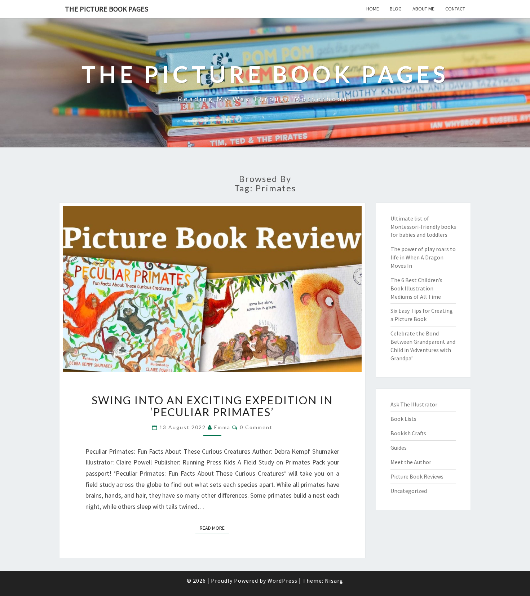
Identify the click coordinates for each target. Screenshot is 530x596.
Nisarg (334, 580)
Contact (455, 8)
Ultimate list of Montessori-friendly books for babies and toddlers (423, 227)
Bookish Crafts (408, 433)
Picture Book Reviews (416, 476)
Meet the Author (410, 462)
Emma (222, 427)
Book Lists (403, 418)
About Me (423, 8)
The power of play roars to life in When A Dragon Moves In (423, 257)
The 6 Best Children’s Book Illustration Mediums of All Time (416, 288)
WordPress (282, 580)
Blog (396, 8)
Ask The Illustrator (413, 404)
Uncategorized (408, 490)
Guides (398, 447)
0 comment (256, 427)
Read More (214, 527)
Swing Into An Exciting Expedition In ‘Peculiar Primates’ (212, 405)
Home (372, 8)
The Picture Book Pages (106, 8)
